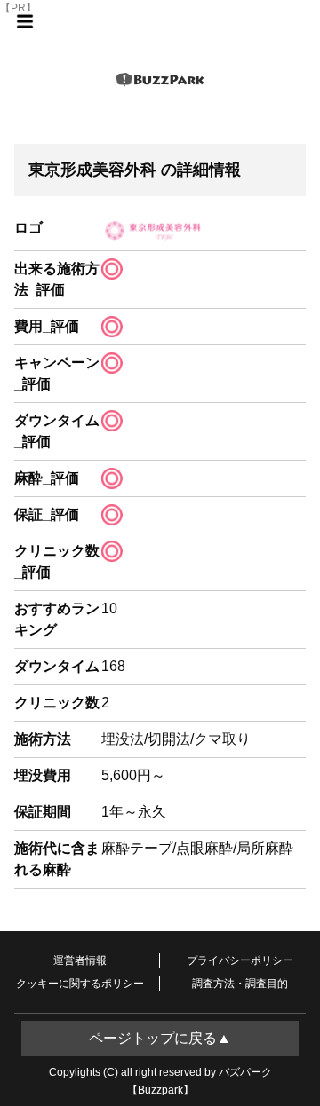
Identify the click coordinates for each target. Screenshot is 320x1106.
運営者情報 (80, 960)
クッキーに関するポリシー (80, 983)
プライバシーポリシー (240, 960)
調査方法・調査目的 (240, 983)
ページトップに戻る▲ (160, 1038)
